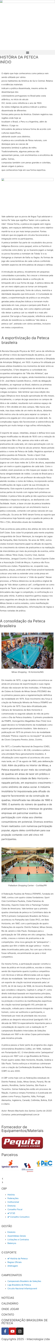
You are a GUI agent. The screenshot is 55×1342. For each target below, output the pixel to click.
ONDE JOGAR (10, 1309)
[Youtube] (12, 1331)
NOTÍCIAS (7, 1297)
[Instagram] (19, 1331)
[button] (27, 52)
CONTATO (7, 1314)
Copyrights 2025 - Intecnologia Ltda (25, 1339)
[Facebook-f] (5, 1331)
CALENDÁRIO (9, 1303)
